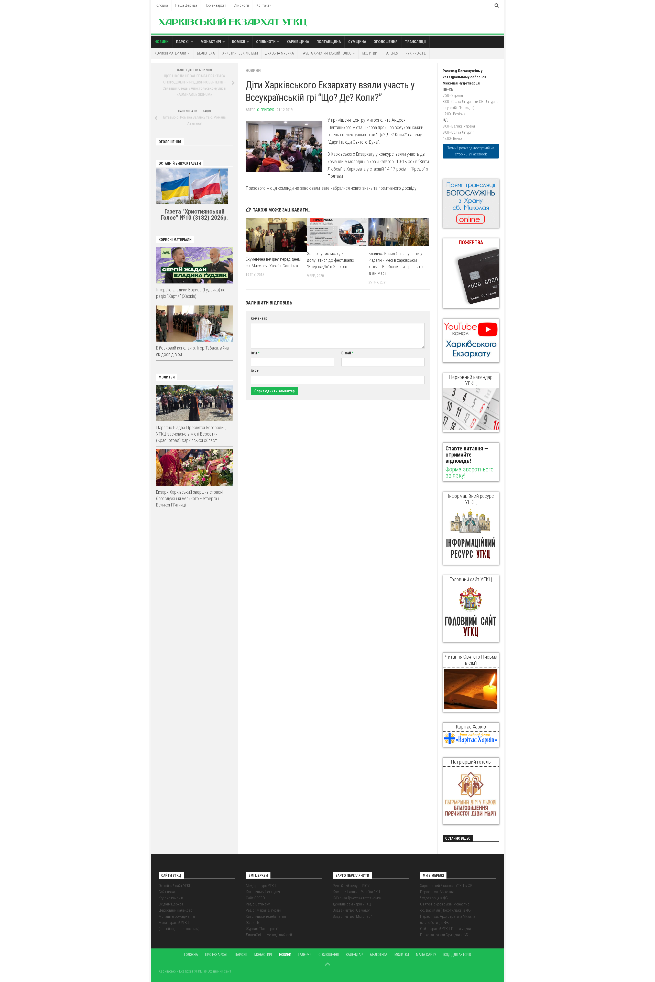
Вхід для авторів (457, 955)
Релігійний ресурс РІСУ (351, 885)
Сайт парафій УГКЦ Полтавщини (445, 928)
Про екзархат (215, 5)
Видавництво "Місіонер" (352, 916)
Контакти (263, 5)
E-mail (347, 353)
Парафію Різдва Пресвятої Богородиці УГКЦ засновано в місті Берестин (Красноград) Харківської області (191, 434)
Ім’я (255, 353)
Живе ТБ (252, 922)
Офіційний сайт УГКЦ (175, 885)
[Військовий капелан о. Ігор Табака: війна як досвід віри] (194, 323)
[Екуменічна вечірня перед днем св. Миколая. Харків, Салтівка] (276, 235)
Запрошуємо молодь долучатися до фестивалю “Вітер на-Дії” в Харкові (330, 260)
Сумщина (357, 41)
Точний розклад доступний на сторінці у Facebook (470, 151)
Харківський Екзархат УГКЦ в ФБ (446, 885)
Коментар (259, 318)
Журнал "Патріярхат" (262, 928)
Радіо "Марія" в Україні (263, 910)
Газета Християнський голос (326, 53)
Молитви (369, 53)
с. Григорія (266, 110)
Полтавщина (328, 41)
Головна (161, 5)
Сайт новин (168, 892)
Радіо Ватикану (258, 904)
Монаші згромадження (177, 916)
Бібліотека (206, 53)
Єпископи (241, 5)
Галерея (391, 53)
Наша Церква (186, 5)
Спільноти (266, 41)
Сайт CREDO (255, 898)
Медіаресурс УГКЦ (261, 885)
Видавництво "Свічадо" (351, 910)
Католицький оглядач (263, 892)
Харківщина (298, 41)
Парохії (183, 41)
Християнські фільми (240, 53)
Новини (162, 41)
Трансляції (415, 41)
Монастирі (211, 41)
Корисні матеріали (170, 53)
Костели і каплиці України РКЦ (356, 892)
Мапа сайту (426, 955)
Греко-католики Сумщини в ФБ (444, 935)
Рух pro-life (416, 53)
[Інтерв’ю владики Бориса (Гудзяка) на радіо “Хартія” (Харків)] (194, 265)
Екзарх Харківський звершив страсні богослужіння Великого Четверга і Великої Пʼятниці (189, 498)
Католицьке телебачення (266, 916)
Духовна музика (279, 53)
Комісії (238, 41)
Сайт (255, 371)
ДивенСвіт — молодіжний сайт (270, 935)
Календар (354, 955)
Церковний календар (175, 910)
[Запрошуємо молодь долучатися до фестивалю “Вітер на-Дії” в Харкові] (337, 232)
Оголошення (386, 41)
